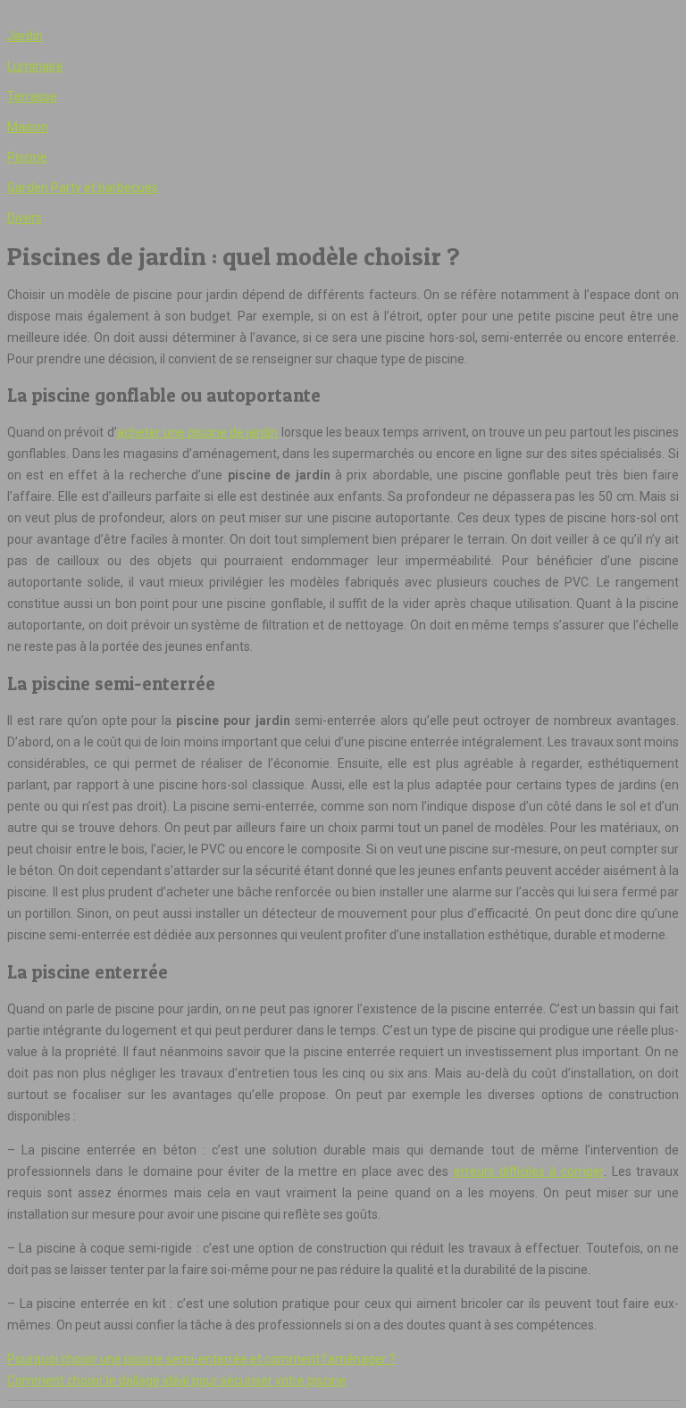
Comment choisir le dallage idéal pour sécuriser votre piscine (177, 1380)
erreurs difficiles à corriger (529, 1171)
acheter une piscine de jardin (198, 432)
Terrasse (32, 96)
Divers (24, 218)
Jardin (25, 36)
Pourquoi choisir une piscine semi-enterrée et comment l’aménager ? (201, 1359)
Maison (27, 127)
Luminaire (35, 66)
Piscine (27, 157)
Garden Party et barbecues (82, 187)
